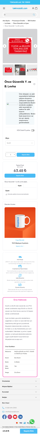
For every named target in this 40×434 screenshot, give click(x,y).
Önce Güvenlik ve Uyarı (21, 23)
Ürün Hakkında (20, 300)
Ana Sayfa (6, 20)
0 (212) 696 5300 (11, 408)
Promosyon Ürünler (18, 20)
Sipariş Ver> (20, 246)
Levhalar (8, 23)
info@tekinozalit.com (12, 412)
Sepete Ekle (26, 154)
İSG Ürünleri (32, 20)
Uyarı (20, 185)
